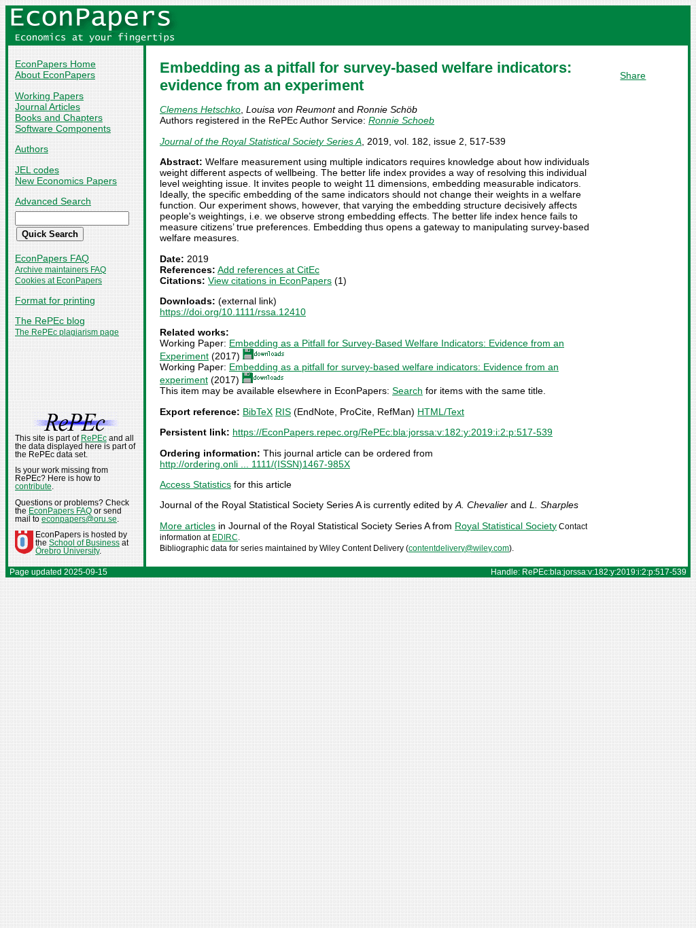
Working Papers (49, 95)
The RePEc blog (50, 320)
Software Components (63, 128)
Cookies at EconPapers (58, 280)
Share (633, 75)
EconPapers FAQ (52, 258)
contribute (33, 486)
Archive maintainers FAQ (60, 270)
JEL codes (37, 169)
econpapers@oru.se (79, 519)
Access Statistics (195, 484)
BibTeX (258, 411)
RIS (283, 411)
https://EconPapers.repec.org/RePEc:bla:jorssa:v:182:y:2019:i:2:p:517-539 (392, 432)
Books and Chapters (59, 117)
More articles (187, 525)
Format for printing (55, 300)
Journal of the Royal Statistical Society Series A (261, 141)
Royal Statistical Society (506, 525)
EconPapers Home (55, 63)
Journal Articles (47, 106)
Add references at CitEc (268, 269)
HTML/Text (440, 411)
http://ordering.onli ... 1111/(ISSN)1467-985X (255, 464)
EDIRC (225, 537)
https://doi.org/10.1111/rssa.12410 (233, 311)
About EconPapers (55, 74)
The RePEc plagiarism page (67, 332)
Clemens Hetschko (200, 109)
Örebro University (67, 551)
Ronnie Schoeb (401, 120)
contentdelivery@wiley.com (458, 548)
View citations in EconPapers (270, 280)
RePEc (94, 438)
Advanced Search (53, 201)
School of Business (84, 543)
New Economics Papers (66, 180)
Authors (31, 148)
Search (407, 390)
